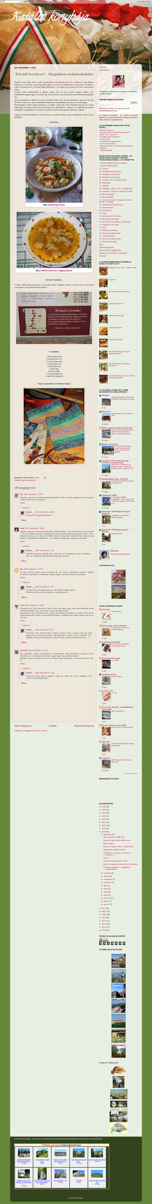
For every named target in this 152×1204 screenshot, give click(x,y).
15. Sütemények (105, 210)
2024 (104, 813)
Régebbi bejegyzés (84, 726)
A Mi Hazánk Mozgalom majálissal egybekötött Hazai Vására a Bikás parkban (123, 449)
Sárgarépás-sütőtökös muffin (114, 850)
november (108, 873)
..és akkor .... (116, 660)
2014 (104, 918)
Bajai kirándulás (117, 533)
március (107, 898)
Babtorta (103, 148)
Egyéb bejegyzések (28, 480)
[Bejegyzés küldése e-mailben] (44, 477)
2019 (104, 829)
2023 (104, 816)
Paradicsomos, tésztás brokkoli (122, 727)
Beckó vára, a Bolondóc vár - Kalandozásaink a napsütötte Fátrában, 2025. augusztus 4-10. (123, 466)
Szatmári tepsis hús (116, 303)
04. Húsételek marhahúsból (109, 177)
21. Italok (102, 227)
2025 (104, 810)
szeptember (108, 879)
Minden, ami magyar (110, 444)
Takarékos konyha (109, 675)
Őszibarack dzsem (116, 339)
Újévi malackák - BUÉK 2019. (114, 837)
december (108, 834)
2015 (104, 914)
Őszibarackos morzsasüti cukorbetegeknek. (120, 629)
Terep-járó (106, 758)
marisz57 (23, 650)
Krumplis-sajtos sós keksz (109, 137)
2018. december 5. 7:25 (44, 630)
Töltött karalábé (105, 150)
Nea (57, 92)
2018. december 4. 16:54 (44, 512)
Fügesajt (112, 279)
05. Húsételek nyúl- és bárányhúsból (113, 180)
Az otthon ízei (107, 691)
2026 (104, 807)
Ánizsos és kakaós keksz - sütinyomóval (118, 846)
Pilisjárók (105, 395)
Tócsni (105, 858)
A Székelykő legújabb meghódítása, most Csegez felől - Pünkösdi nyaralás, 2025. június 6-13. (123, 500)
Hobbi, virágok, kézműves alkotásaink (117, 428)
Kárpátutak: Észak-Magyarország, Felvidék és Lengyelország (115, 462)
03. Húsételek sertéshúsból (109, 174)
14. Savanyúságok (106, 207)
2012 (104, 924)
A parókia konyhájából (111, 642)
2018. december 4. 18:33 (34, 528)
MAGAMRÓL (104, 70)
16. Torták (103, 213)
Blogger (80, 1198)
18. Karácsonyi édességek (109, 219)
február (107, 901)
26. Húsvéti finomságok (108, 242)
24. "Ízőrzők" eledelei (107, 236)
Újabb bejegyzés (22, 726)
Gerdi (22, 528)
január (106, 904)
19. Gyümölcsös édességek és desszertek (115, 222)
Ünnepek (102, 256)
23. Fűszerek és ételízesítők (109, 233)
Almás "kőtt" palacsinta (108, 134)
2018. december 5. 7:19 (44, 587)
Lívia (22, 605)
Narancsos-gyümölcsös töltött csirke (116, 840)
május (106, 892)
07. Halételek (104, 186)
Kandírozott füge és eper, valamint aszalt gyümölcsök (122, 377)
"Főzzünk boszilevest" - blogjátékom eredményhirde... (116, 868)
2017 (104, 908)
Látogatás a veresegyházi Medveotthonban (120, 516)
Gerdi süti (106, 609)
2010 (104, 930)
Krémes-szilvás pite (116, 315)
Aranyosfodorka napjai (111, 658)
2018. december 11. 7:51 (44, 673)
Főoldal (53, 726)
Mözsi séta (106, 412)
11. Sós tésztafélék (106, 197)
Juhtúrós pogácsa (106, 130)
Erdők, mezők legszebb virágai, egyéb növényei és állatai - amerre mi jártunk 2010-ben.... (122, 432)
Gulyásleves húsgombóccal (110, 141)
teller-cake (106, 742)
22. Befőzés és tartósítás (108, 230)
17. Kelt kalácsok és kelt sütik (110, 216)
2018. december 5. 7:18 (44, 550)
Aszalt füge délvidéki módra (119, 291)
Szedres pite (104, 139)
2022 (104, 819)
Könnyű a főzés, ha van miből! (114, 725)
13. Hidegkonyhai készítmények (111, 205)
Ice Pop (114, 693)
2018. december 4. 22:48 (34, 605)
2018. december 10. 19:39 (38, 650)
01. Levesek (103, 169)
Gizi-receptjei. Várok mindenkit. (114, 626)
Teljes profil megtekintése (120, 554)
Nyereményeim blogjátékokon (110, 250)
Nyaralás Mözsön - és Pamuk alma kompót (116, 146)
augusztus (108, 882)
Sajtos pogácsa (117, 676)
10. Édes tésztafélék (106, 194)
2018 (104, 832)
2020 (104, 825)
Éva (65, 92)
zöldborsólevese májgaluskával (56, 270)
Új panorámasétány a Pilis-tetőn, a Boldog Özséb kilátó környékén (123, 398)
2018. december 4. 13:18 (33, 494)
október (107, 876)
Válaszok (26, 508)
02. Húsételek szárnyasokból (110, 171)
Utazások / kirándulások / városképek (113, 253)
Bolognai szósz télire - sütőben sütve (122, 267)
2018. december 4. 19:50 (33, 569)
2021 (104, 822)
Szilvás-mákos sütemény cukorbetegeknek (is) (120, 645)
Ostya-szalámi (108, 843)
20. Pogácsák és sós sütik (109, 225)
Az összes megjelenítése (131, 773)
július (106, 886)
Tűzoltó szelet (116, 611)
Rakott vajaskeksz (118, 711)
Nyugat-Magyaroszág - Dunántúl (115, 479)
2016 (104, 911)
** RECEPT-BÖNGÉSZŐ (108, 166)
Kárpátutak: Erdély (109, 495)
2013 (104, 921)
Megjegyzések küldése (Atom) (35, 731)
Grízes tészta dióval (107, 144)
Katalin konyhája (49, 18)
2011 (104, 927)
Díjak (101, 244)
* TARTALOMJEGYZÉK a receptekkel (113, 163)
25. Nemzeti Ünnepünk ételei (110, 239)
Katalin (29, 512)
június (106, 889)
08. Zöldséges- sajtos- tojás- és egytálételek (115, 188)
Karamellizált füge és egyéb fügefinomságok (119, 352)
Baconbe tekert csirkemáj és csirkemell (114, 132)
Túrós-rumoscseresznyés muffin (115, 861)
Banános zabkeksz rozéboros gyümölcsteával (120, 864)
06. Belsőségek (105, 183)
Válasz (22, 503)
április (106, 895)
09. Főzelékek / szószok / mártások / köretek (116, 191)
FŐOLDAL (103, 67)
